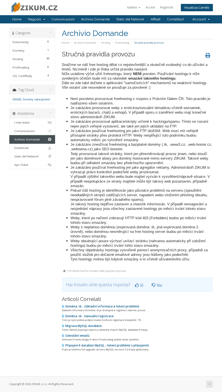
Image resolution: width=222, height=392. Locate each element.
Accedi (150, 7)
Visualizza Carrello (196, 7)
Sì (141, 285)
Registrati (166, 7)
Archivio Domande (95, 19)
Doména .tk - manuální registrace (89, 316)
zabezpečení (42, 99)
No (159, 285)
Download (20, 148)
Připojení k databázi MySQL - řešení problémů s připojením (107, 345)
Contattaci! (175, 19)
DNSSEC (17, 99)
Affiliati (155, 19)
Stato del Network (130, 19)
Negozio (35, 19)
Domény (28, 99)
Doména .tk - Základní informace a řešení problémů (102, 306)
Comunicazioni (63, 19)
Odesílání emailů (77, 336)
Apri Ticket (20, 165)
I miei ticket (21, 122)
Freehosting (122, 42)
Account (200, 19)
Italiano (132, 7)
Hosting (105, 42)
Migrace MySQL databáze (83, 326)
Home (16, 19)
